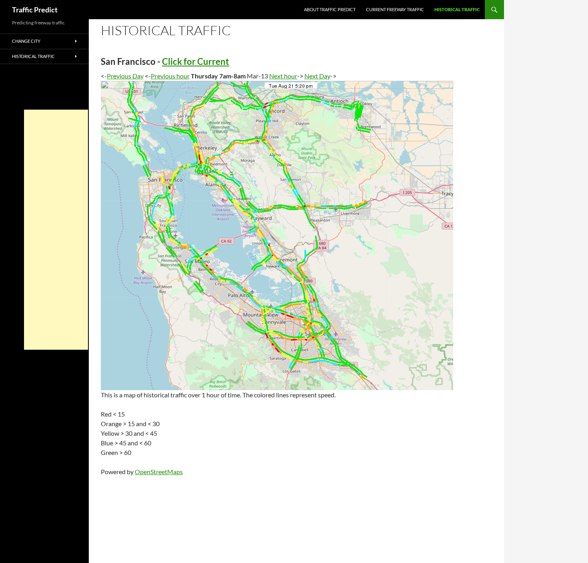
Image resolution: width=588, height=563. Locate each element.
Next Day (317, 76)
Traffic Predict (35, 9)
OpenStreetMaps (159, 471)
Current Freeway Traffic (395, 9)
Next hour (283, 76)
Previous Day (125, 76)
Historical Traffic (457, 9)
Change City (26, 41)
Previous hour (170, 76)
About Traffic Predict (330, 9)
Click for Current (195, 61)
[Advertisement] (56, 230)
